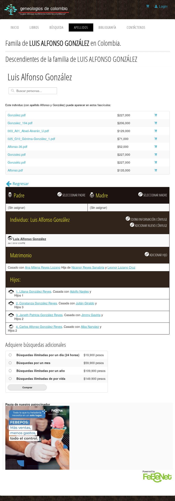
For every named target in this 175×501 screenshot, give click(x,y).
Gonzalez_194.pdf (20, 123)
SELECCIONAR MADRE (155, 195)
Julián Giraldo (85, 303)
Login (163, 6)
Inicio (15, 27)
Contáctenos (136, 27)
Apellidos (81, 27)
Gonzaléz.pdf (17, 162)
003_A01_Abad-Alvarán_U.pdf (28, 131)
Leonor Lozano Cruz (121, 267)
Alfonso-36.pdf (17, 146)
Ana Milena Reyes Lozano (42, 267)
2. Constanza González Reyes (36, 303)
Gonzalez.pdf (17, 154)
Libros (34, 27)
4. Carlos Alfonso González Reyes (39, 326)
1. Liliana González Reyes (33, 291)
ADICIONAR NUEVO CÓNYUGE (150, 225)
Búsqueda (56, 27)
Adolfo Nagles (79, 291)
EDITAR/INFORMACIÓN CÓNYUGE (148, 219)
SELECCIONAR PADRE (73, 195)
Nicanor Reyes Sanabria (87, 267)
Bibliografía (107, 27)
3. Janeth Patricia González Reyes (39, 315)
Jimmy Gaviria (91, 315)
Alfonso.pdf (15, 170)
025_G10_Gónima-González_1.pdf (31, 139)
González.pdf (17, 115)
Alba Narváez (90, 326)
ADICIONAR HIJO (158, 255)
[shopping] (148, 6)
